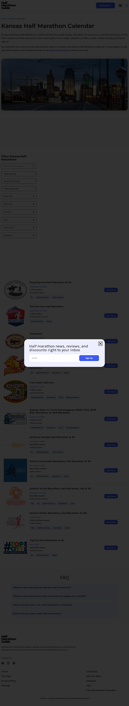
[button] (100, 344)
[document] (64, 353)
